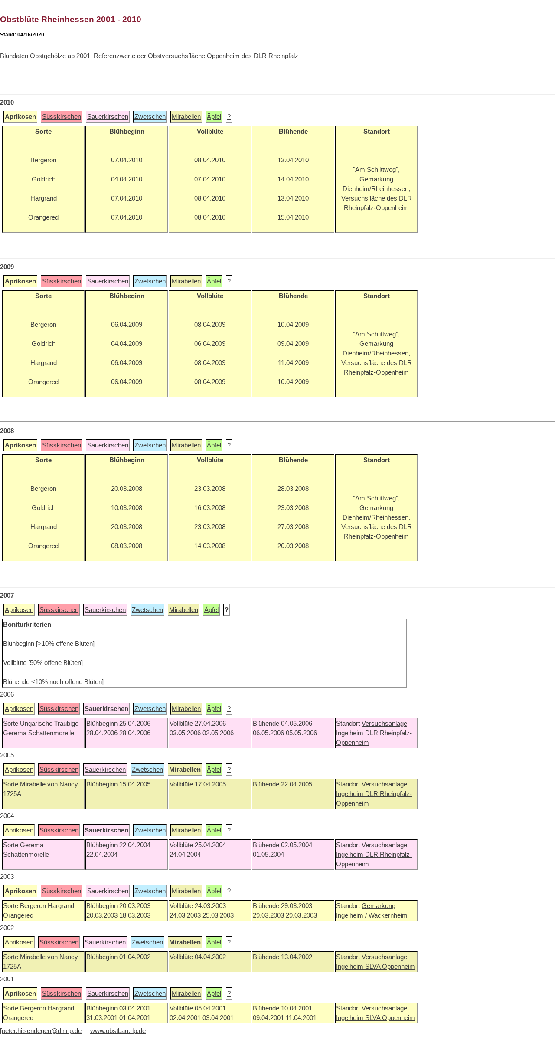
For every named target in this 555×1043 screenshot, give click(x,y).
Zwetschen (150, 116)
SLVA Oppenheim (390, 966)
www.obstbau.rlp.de (118, 1030)
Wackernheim (388, 915)
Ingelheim (350, 733)
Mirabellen (186, 116)
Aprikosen (19, 609)
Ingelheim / (351, 915)
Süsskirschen (61, 116)
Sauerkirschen (107, 116)
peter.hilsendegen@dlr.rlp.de (42, 1030)
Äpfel (214, 116)
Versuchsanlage (384, 723)
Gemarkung (378, 905)
